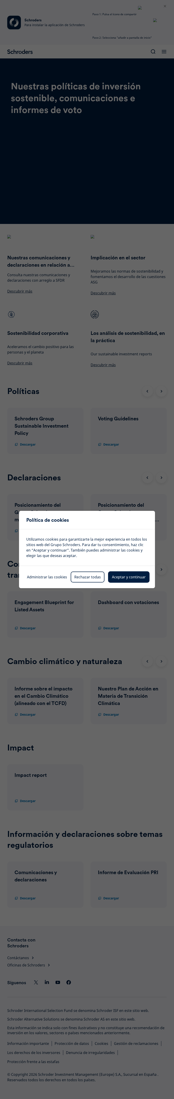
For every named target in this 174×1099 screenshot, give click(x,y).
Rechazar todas (87, 577)
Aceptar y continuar (129, 577)
